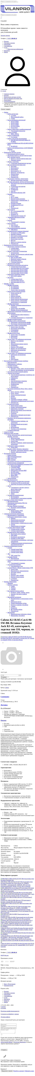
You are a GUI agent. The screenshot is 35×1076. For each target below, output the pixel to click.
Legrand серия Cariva (17, 551)
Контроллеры (15, 492)
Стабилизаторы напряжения (15, 463)
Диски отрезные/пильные (18, 395)
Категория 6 (14, 169)
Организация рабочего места (15, 154)
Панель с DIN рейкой (17, 347)
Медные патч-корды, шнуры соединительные (20, 182)
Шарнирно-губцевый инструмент (20, 415)
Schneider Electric (12, 557)
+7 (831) (11, 38)
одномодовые (15, 248)
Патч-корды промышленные (19, 236)
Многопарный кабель (17, 117)
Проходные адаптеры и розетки (16, 246)
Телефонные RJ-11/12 (17, 205)
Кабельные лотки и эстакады (15, 446)
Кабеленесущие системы (11, 433)
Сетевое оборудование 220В (15, 527)
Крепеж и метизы (12, 584)
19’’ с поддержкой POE (17, 211)
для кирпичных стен (17, 566)
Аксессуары (14, 294)
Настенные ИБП (15, 473)
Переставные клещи (17, 405)
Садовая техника (12, 365)
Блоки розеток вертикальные (19, 299)
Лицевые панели (16, 160)
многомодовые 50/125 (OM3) (19, 271)
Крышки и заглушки (17, 237)
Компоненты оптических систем (13, 245)
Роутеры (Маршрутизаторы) (15, 506)
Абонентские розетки (13, 263)
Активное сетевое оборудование (13, 500)
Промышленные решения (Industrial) (18, 231)
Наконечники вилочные (18, 520)
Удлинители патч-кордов (18, 186)
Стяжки (13, 606)
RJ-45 (12, 206)
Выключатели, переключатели (19, 571)
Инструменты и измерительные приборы (16, 361)
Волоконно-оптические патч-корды (17, 265)
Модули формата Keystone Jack (16, 165)
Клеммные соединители (18, 537)
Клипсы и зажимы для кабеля (19, 605)
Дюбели (13, 588)
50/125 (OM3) (15, 123)
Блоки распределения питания (16, 291)
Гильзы (13, 524)
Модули (13, 240)
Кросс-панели (11, 223)
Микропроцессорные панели (19, 344)
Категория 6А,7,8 (16, 171)
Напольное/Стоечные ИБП (19, 470)
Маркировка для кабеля (18, 615)
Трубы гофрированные (17, 439)
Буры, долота (15, 393)
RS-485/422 (14, 146)
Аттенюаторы (15, 253)
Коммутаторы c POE (17, 510)
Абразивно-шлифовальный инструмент (22, 401)
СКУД (9, 486)
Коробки (13, 574)
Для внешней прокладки (18, 131)
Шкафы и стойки (9, 283)
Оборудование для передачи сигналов (18, 481)
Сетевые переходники (17, 530)
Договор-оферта (5, 1017)
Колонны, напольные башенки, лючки (22, 450)
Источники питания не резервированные (19, 461)
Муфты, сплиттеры (13, 161)
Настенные (14, 212)
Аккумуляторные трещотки (19, 381)
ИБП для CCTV (12, 458)
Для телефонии (15, 226)
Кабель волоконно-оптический (16, 120)
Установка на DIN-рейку (18, 232)
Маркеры (10, 583)
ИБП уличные (11, 459)
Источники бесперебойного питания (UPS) (20, 464)
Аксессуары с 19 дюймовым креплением (19, 339)
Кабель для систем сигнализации (17, 138)
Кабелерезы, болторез (17, 408)
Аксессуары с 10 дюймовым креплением (19, 353)
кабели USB (14, 188)
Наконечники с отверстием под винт (21, 523)
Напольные (14, 336)
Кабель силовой (12, 132)
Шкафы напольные (13, 303)
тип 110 (13, 191)
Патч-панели (11, 209)
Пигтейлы (10, 277)
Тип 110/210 (14, 225)
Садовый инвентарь (13, 430)
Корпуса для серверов (17, 341)
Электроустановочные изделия (13, 546)
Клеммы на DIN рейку (17, 538)
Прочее (13, 358)
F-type (12, 195)
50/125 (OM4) (15, 124)
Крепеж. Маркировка (10, 581)
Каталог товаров (5, 109)
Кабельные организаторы (18, 350)
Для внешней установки (18, 222)
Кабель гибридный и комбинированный (19, 129)
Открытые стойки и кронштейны (17, 325)
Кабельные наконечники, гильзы (17, 517)
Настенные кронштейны (18, 328)
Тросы (13, 595)
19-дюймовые (15, 288)
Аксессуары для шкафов (18, 290)
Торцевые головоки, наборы (19, 399)
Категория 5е (15, 168)
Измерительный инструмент (19, 424)
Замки (12, 493)
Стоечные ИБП (15, 467)
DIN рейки (14, 535)
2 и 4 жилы (14, 137)
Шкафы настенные (12, 285)
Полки (13, 356)
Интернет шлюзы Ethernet (18, 507)
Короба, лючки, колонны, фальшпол (17, 449)
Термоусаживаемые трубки (19, 603)
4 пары (13, 118)
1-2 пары (13, 115)
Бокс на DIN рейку (16, 257)
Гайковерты (14, 378)
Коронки (13, 398)
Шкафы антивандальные (14, 319)
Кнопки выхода (15, 490)
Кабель (6, 112)
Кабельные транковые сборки (16, 274)
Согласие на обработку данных (10, 1014)
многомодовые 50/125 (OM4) (19, 273)
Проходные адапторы (17, 239)
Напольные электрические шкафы (21, 322)
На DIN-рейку (15, 472)
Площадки (14, 608)
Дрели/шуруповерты (17, 382)
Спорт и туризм (8, 432)
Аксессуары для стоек (17, 327)
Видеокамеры (15, 496)
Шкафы (13, 219)
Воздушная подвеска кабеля (15, 591)
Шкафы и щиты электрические (16, 320)
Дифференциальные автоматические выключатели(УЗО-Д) (21, 543)
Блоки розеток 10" (16, 293)
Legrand (9, 547)
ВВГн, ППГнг (15, 134)
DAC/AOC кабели (16, 276)
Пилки (13, 396)
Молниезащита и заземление (15, 515)
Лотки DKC (14, 447)
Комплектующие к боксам (18, 259)
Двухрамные (14, 331)
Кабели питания (15, 296)
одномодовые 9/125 (16, 279)
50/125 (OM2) (15, 121)
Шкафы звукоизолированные (19, 310)
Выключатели (15, 558)
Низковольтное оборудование (16, 532)
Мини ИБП (14, 475)
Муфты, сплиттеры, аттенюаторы (17, 251)
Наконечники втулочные (18, 526)
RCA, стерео (14, 197)
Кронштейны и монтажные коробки (21, 498)
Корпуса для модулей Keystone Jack (21, 158)
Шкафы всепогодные (13, 333)
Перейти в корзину (18, 1071)
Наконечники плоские (17, 521)
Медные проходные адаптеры (19, 180)
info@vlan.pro (4, 955)
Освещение (14, 345)
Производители (8, 985)
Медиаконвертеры (12, 501)
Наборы (13, 379)
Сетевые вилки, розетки (18, 529)
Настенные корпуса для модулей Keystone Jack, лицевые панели (19, 156)
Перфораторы (15, 384)
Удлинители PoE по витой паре (20, 483)
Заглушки (13, 166)
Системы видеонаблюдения (15, 495)
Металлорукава (15, 438)
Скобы (13, 586)
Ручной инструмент (13, 404)
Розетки (9, 220)
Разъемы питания (16, 203)
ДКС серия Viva (15, 555)
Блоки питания (11, 455)
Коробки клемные (16, 234)
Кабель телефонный (13, 135)
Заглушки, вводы (16, 572)
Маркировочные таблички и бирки (21, 614)
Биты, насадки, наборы (17, 391)
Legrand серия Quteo (17, 549)
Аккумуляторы (11, 478)
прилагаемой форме (6, 1042)
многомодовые (15, 249)
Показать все (14, 177)
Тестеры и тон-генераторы (18, 429)
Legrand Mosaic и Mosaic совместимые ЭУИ (20, 567)
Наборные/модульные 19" (18, 215)
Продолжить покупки (7, 1071)
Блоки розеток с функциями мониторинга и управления (19, 301)
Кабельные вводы (16, 601)
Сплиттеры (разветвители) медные (21, 163)
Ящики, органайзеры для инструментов (22, 370)
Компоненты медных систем (12, 152)
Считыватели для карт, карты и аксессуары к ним (20, 488)
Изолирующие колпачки (18, 199)
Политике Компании (20, 1042)
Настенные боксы (16, 260)
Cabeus (7, 687)
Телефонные (14, 175)
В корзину (3, 677)
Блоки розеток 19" (16, 297)
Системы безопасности (11, 479)
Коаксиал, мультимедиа (17, 172)
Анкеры (13, 589)
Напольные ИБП (16, 466)
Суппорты (14, 578)
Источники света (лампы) (18, 534)
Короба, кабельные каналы (18, 452)
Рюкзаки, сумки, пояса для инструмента (22, 368)
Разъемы (9, 194)
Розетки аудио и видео (17, 577)
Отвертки (13, 385)
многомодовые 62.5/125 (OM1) (20, 268)
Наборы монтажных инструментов (21, 410)
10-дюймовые (15, 287)
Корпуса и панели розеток (18, 242)
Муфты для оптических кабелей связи (22, 254)
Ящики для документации (18, 348)
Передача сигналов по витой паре (20, 484)
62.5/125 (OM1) (15, 126)
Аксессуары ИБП (16, 469)
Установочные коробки (14, 564)
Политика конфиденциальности (10, 1011)
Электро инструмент (13, 373)
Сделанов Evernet (3, 1007)
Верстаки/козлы (12, 362)
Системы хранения (13, 367)
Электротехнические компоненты (14, 513)
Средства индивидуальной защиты (17, 371)
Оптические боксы (12, 256)
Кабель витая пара (12, 114)
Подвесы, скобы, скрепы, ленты (20, 592)
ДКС (8, 554)
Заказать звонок (5, 35)
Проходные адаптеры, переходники (17, 178)
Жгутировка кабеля (16, 609)
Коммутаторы (11, 509)
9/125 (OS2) (14, 127)
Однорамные (14, 330)
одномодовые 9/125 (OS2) (18, 266)
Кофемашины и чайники (14, 364)
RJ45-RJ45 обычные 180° (18, 192)
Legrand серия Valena (17, 552)
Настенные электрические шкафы (21, 324)
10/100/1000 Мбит (16, 512)
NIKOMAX (14, 229)
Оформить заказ (29, 1071)
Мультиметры (15, 427)
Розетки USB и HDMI (17, 575)
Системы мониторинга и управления (21, 317)
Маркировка (11, 612)
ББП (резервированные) (14, 456)
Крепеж (13, 342)
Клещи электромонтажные (18, 407)
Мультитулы (14, 412)
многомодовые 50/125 (17, 280)
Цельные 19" (14, 214)
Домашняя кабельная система (16, 217)
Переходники (15, 174)
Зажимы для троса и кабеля (19, 594)
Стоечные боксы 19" (17, 262)
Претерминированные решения (16, 228)
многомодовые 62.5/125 (18, 282)
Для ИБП (13, 425)
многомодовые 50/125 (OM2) (19, 270)
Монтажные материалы (14, 597)
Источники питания (10, 453)
